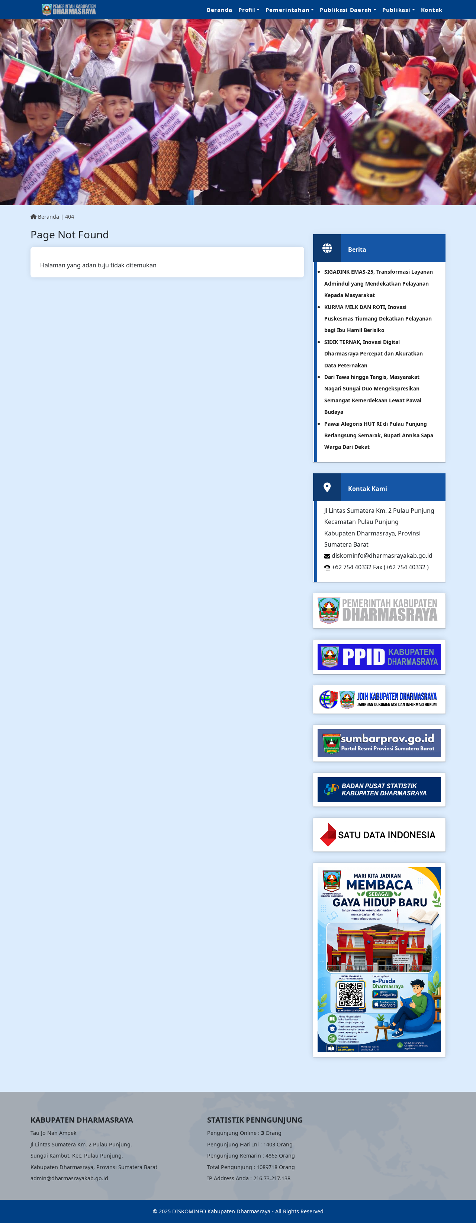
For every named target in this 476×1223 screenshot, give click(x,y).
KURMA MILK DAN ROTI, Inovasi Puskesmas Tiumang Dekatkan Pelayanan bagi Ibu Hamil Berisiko (378, 318)
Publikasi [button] (396, 9)
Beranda (219, 9)
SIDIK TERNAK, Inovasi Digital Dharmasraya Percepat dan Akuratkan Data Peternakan (373, 353)
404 (69, 216)
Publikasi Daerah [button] (346, 9)
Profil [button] (246, 9)
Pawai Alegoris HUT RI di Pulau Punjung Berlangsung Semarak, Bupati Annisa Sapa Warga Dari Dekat (378, 435)
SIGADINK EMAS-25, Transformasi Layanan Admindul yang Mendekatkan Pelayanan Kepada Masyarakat (378, 283)
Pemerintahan (287, 9)
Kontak (432, 9)
